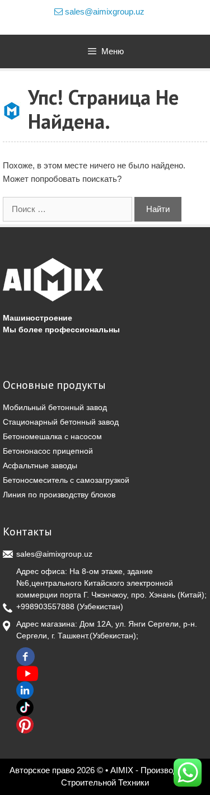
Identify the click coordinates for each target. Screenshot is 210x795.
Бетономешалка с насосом (52, 436)
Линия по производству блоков (59, 494)
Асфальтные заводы (40, 465)
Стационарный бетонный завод (61, 421)
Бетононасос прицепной (48, 450)
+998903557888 (45, 606)
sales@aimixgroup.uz (103, 11)
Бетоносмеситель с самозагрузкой (66, 480)
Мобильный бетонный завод (55, 407)
